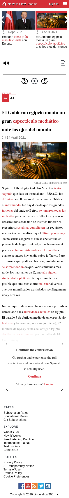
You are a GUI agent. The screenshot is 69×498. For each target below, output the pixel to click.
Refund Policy (12, 473)
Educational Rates (15, 416)
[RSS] (35, 486)
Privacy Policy (12, 462)
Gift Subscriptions (14, 419)
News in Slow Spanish (10, 4)
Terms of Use (12, 469)
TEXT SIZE (6, 93)
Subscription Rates (15, 412)
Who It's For (11, 432)
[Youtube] (28, 486)
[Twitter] (41, 486)
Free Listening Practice (18, 439)
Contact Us (10, 449)
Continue (34, 376)
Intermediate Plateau (17, 442)
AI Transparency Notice (18, 466)
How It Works (12, 435)
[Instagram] (48, 486)
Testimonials (11, 446)
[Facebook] (21, 486)
